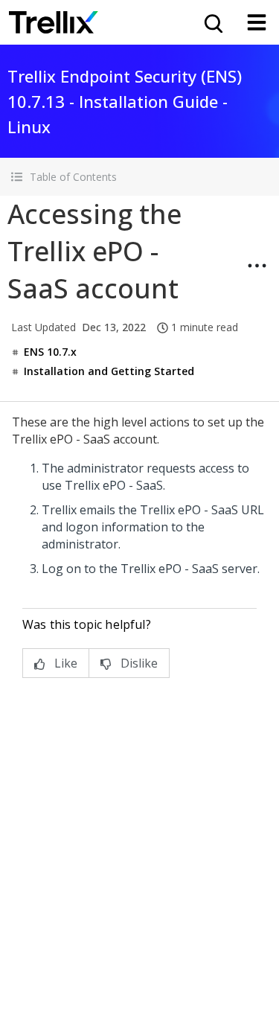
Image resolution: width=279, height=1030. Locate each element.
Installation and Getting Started (109, 371)
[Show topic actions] (257, 266)
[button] (139, 177)
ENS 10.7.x (50, 352)
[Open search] (212, 22)
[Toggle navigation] (257, 22)
